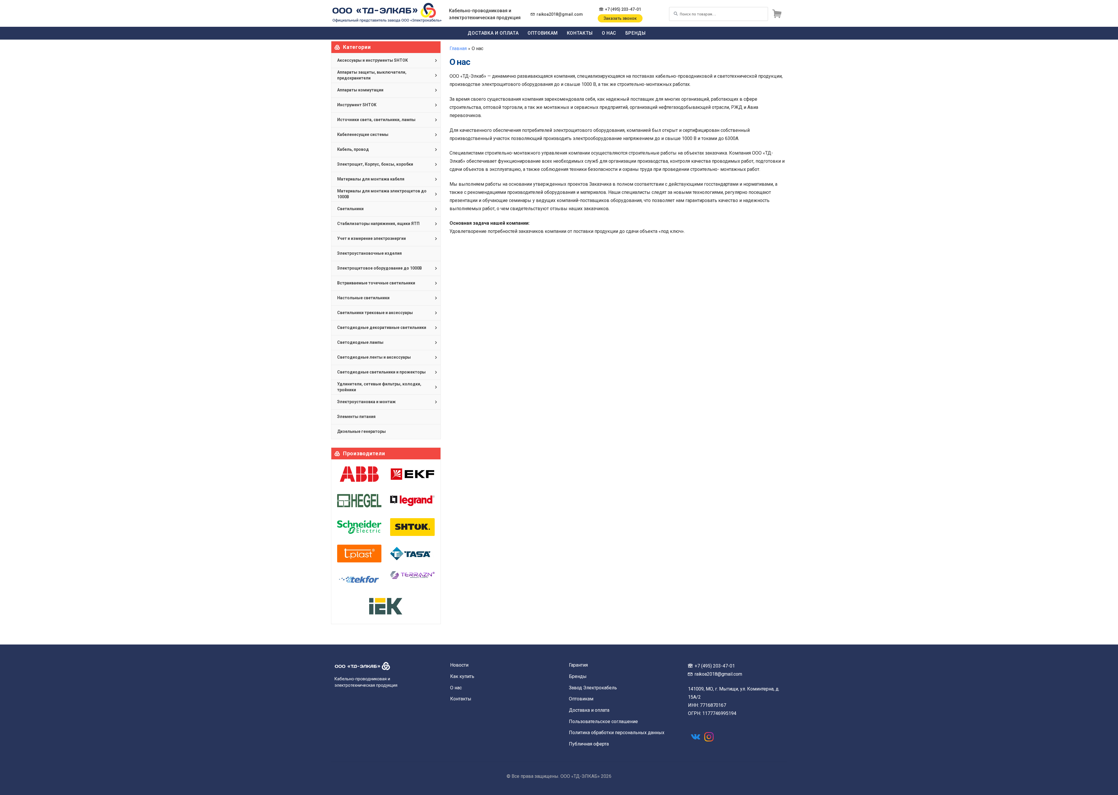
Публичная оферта (589, 744)
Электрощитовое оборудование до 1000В (379, 268)
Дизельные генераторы (361, 431)
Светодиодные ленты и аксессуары (374, 357)
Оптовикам (543, 33)
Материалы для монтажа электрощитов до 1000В (382, 194)
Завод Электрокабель (593, 687)
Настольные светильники (363, 297)
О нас (609, 33)
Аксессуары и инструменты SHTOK (372, 60)
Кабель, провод (353, 149)
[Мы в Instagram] (709, 736)
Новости (459, 665)
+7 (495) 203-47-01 (623, 9)
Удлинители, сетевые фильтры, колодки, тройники (379, 387)
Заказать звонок (620, 18)
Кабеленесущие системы (362, 134)
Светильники (350, 208)
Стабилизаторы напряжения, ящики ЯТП (378, 223)
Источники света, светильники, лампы (376, 119)
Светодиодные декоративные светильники (381, 327)
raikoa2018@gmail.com (560, 14)
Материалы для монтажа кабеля (370, 179)
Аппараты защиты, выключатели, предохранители (371, 75)
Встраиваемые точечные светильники (376, 283)
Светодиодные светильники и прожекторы (381, 372)
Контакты (580, 33)
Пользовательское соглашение (603, 721)
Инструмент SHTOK (356, 104)
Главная (458, 48)
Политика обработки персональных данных (616, 732)
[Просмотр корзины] (777, 14)
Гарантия (578, 665)
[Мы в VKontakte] (695, 736)
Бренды (635, 33)
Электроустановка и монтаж (366, 401)
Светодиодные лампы (360, 342)
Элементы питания (356, 416)
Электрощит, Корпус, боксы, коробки (375, 164)
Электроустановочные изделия (369, 253)
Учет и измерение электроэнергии (371, 238)
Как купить (462, 676)
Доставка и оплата (493, 33)
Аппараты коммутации (360, 90)
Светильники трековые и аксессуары (375, 312)
